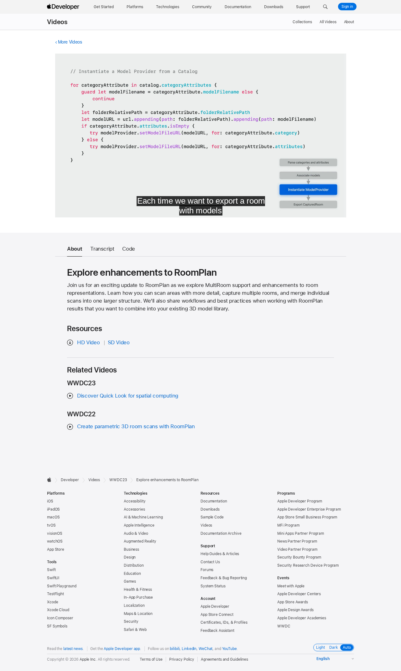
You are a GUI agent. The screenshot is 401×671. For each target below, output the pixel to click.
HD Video (88, 342)
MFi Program (288, 525)
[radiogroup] (333, 647)
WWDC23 (118, 480)
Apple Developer (214, 606)
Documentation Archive (220, 533)
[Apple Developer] (63, 7)
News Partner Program (297, 541)
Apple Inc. (88, 659)
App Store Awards (292, 602)
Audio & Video (136, 533)
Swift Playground (61, 586)
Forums (206, 570)
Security (131, 621)
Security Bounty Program (299, 557)
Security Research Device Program (308, 565)
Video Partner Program (297, 549)
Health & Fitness (138, 589)
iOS (50, 501)
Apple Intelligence (139, 525)
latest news (73, 649)
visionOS (54, 533)
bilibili (175, 649)
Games (130, 581)
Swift (51, 570)
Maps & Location (138, 613)
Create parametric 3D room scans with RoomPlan (136, 426)
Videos (57, 22)
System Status (212, 586)
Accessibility (134, 501)
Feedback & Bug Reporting (223, 578)
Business (131, 549)
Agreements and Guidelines (224, 659)
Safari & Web (135, 629)
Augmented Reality (140, 541)
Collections (302, 22)
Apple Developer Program (299, 501)
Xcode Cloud (58, 610)
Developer (70, 480)
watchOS (55, 541)
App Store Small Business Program (307, 517)
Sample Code (212, 517)
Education (132, 573)
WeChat (205, 649)
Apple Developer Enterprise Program (309, 509)
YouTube (229, 649)
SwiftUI (53, 578)
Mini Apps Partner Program (300, 533)
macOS (53, 517)
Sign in (347, 6)
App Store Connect (216, 614)
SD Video (119, 342)
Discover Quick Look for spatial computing (127, 396)
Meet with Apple (291, 586)
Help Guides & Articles (219, 554)
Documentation (213, 501)
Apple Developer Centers (299, 594)
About (349, 22)
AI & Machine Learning (143, 517)
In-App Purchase (138, 597)
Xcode (52, 602)
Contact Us (210, 562)
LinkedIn (189, 649)
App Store (55, 549)
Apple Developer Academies (301, 618)
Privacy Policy (181, 659)
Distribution (134, 565)
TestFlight (55, 594)
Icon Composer (60, 618)
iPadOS (53, 509)
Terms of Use (151, 659)
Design (130, 557)
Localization (134, 605)
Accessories (134, 509)
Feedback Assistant (217, 630)
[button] (325, 7)
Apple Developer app (122, 649)
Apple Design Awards (295, 610)
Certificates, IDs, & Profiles (223, 622)
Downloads (210, 509)
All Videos (328, 22)
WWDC (283, 626)
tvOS (51, 525)
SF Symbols (57, 626)
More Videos (70, 41)
